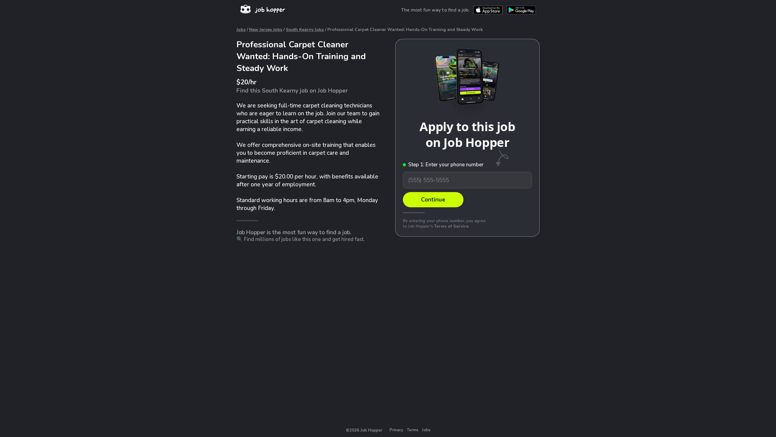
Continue (433, 200)
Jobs (241, 29)
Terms (412, 430)
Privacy (396, 430)
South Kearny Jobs (305, 29)
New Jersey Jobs (265, 29)
